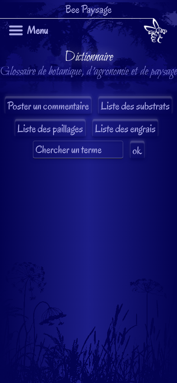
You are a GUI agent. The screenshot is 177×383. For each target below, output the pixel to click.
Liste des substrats (135, 106)
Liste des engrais (125, 129)
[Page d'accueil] (155, 32)
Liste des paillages (50, 129)
